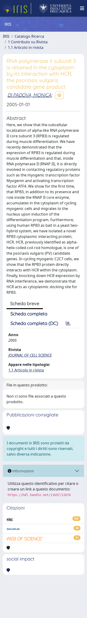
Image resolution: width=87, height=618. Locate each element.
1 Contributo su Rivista (28, 41)
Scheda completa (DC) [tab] (34, 323)
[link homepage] (17, 8)
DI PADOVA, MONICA (29, 95)
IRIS (6, 36)
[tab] (68, 323)
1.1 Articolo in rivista (25, 47)
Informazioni (22, 471)
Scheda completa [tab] (28, 314)
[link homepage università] (55, 8)
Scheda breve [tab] (24, 303)
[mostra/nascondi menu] (82, 8)
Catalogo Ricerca (29, 36)
